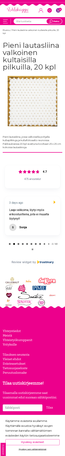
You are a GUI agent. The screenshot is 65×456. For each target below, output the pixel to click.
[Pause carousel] (32, 255)
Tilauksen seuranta (16, 360)
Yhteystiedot (12, 337)
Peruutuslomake (15, 378)
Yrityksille (10, 350)
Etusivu (7, 30)
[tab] (10, 250)
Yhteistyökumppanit (17, 346)
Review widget (22, 268)
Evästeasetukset (14, 369)
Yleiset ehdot (12, 365)
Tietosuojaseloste (15, 374)
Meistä (7, 341)
